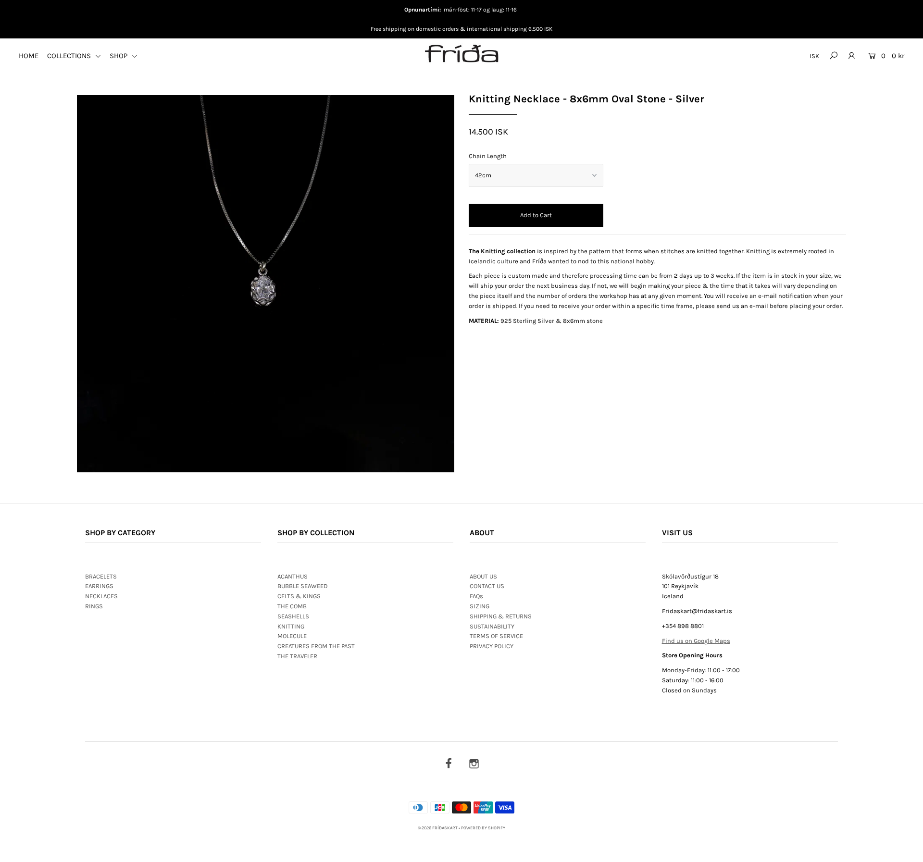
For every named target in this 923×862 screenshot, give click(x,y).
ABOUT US (483, 576)
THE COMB (292, 606)
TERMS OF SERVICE (496, 636)
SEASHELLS (293, 616)
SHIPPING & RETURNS (501, 616)
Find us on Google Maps (696, 640)
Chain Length (488, 156)
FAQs (476, 596)
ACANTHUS (292, 576)
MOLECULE (292, 636)
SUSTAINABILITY (492, 626)
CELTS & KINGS (299, 596)
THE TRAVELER (297, 656)
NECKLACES (101, 596)
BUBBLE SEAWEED (302, 586)
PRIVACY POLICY (491, 646)
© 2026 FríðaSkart (438, 827)
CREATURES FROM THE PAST (316, 646)
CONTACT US (487, 586)
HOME (28, 55)
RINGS (94, 606)
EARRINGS (99, 586)
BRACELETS (101, 576)
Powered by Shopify (483, 827)
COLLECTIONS (70, 55)
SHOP (119, 55)
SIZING (479, 606)
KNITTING (290, 626)
